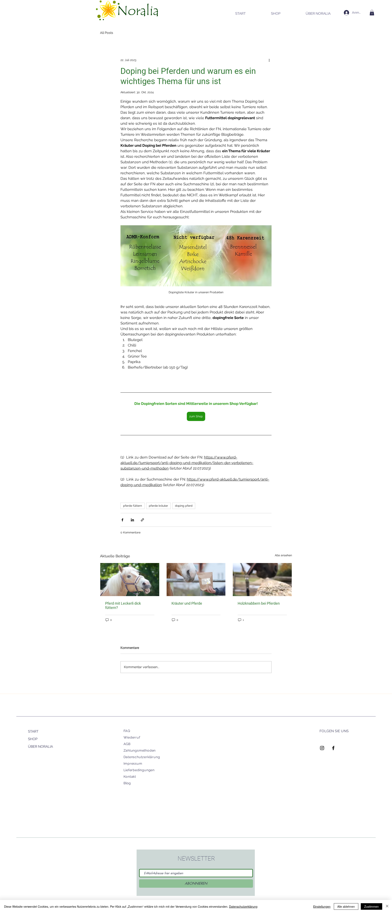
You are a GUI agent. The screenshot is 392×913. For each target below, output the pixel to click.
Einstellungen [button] (322, 906)
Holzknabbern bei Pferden (259, 603)
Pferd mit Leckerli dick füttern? (123, 605)
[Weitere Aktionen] (269, 60)
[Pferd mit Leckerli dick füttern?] (129, 579)
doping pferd (184, 505)
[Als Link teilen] (142, 520)
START (33, 731)
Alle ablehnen (346, 906)
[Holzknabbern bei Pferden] (262, 579)
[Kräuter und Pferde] (196, 579)
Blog (127, 783)
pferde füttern (132, 505)
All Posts (106, 33)
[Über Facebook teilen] (122, 520)
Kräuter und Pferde (187, 603)
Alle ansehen (283, 555)
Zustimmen (371, 906)
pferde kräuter (158, 505)
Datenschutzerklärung (142, 757)
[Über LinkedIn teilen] (132, 520)
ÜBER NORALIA (40, 746)
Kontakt (130, 777)
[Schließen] (387, 906)
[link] (372, 12)
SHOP (33, 739)
